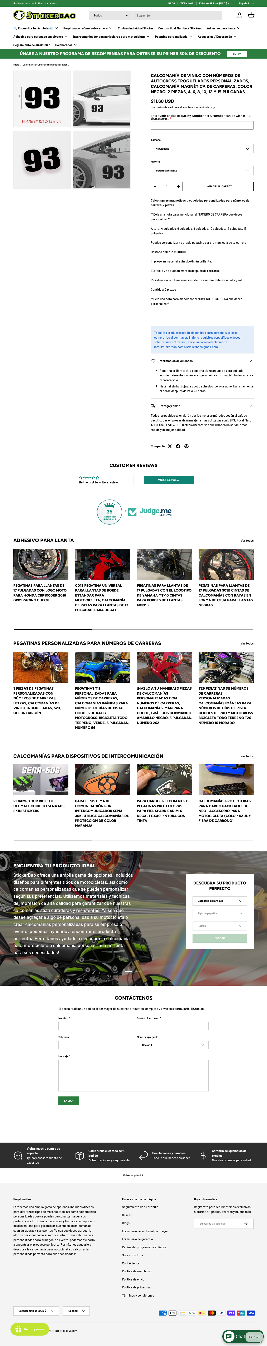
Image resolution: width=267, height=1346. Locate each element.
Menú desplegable (147, 1037)
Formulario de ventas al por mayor (145, 1231)
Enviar (68, 1100)
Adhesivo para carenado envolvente (38, 36)
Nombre (63, 1018)
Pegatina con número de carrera (85, 28)
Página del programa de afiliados (144, 1247)
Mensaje (63, 1056)
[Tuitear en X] (170, 446)
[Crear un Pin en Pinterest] (186, 446)
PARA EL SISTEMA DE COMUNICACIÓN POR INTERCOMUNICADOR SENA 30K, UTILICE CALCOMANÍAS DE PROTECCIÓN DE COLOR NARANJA (102, 813)
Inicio (16, 64)
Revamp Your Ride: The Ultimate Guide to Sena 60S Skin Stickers (38, 806)
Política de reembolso (136, 1271)
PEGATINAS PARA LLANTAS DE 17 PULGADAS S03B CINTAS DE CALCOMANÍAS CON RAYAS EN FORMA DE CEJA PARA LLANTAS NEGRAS (226, 595)
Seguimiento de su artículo (31, 45)
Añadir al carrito (219, 186)
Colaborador (63, 45)
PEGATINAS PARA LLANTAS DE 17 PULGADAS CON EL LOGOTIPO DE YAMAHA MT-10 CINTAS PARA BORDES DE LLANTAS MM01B (164, 595)
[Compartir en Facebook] (178, 446)
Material (155, 161)
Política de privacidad (136, 1287)
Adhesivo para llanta (221, 28)
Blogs (126, 1223)
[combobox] (155, 15)
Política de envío (133, 1279)
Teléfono (63, 1037)
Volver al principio (133, 1175)
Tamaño (156, 139)
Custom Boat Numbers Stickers (180, 28)
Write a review (168, 480)
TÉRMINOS (187, 3)
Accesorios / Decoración (215, 36)
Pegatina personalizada (171, 36)
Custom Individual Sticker (135, 28)
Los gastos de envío (162, 107)
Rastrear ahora (47, 3)
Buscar (127, 1215)
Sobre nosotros (132, 1255)
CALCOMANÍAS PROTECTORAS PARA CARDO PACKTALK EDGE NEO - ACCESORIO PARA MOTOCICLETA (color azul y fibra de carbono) (225, 811)
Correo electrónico (148, 1018)
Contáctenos (131, 1263)
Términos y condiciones (138, 1295)
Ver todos (247, 540)
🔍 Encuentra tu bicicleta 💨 (33, 28)
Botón (237, 53)
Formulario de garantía (137, 1239)
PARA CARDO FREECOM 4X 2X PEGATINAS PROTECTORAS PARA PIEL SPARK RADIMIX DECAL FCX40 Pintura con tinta (162, 811)
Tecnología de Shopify (66, 1330)
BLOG (171, 3)
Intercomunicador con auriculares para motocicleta (109, 36)
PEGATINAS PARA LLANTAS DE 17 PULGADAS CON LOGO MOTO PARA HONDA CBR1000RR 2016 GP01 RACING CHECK (40, 592)
